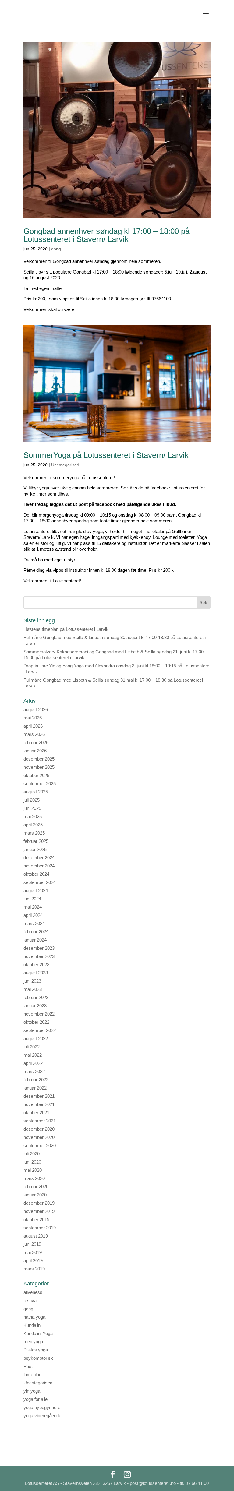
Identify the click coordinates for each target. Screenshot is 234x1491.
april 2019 (33, 1260)
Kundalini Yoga (38, 1333)
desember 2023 (39, 948)
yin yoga (31, 1391)
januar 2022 (35, 1087)
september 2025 (39, 783)
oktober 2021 (36, 1112)
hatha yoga (34, 1317)
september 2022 (39, 1030)
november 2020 (39, 1137)
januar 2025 (35, 849)
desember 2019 (39, 1203)
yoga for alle (35, 1399)
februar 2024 (35, 931)
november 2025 (39, 767)
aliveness (32, 1292)
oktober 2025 (36, 775)
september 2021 (39, 1120)
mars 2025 (34, 833)
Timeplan (32, 1374)
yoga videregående (42, 1415)
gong (56, 248)
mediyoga (33, 1341)
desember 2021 (39, 1096)
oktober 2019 (36, 1219)
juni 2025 (32, 808)
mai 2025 (32, 816)
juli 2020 (31, 1153)
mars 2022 (34, 1071)
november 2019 (39, 1211)
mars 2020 (34, 1178)
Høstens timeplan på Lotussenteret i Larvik (65, 629)
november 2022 (39, 1013)
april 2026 (33, 726)
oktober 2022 (36, 1022)
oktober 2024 (36, 874)
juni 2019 (32, 1244)
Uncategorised (65, 464)
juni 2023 (32, 981)
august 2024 (35, 890)
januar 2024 (35, 939)
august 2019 (35, 1235)
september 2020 (39, 1145)
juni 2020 (32, 1161)
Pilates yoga (35, 1349)
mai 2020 (32, 1170)
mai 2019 (32, 1252)
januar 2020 (35, 1194)
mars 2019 (34, 1268)
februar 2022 (35, 1079)
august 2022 (35, 1038)
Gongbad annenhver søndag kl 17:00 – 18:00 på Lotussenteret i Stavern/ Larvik (106, 235)
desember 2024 (39, 857)
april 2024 (33, 915)
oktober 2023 (36, 964)
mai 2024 (32, 907)
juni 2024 (32, 898)
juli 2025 (31, 800)
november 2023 (39, 956)
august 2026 (35, 709)
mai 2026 (32, 717)
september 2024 (39, 882)
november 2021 (39, 1104)
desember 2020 (39, 1129)
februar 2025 (35, 841)
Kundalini (32, 1325)
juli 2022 (31, 1046)
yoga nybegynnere (41, 1407)
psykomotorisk (38, 1358)
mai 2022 (32, 1055)
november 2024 (39, 865)
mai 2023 (32, 989)
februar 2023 (35, 997)
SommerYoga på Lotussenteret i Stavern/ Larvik (106, 455)
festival (30, 1300)
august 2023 (35, 972)
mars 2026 (34, 734)
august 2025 (35, 791)
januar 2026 (35, 750)
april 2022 (33, 1063)
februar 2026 (35, 742)
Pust (28, 1366)
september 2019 (39, 1227)
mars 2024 (34, 923)
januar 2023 (35, 1005)
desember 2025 (39, 758)
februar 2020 (35, 1186)
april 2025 (33, 824)
